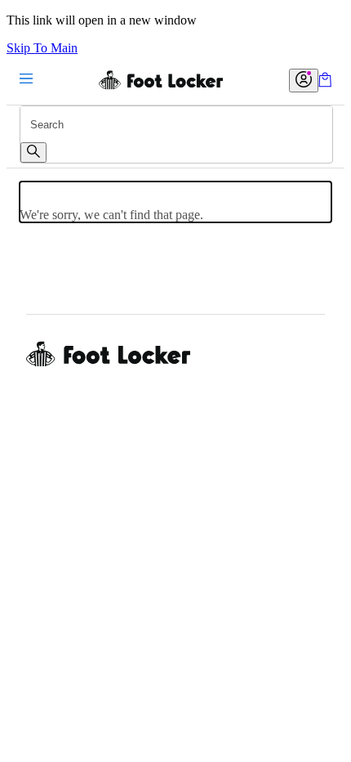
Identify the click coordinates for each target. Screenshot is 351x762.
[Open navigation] (26, 79)
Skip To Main (42, 48)
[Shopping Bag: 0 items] (324, 83)
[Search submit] (33, 152)
